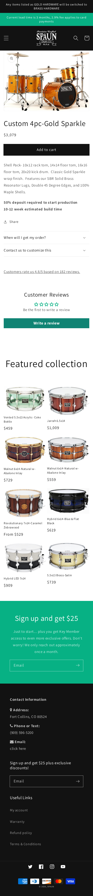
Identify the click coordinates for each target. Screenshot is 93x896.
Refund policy (21, 833)
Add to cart (46, 149)
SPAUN (50, 886)
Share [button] (14, 221)
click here (18, 748)
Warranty (17, 821)
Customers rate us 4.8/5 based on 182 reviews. (42, 271)
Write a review (46, 323)
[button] (6, 38)
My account (19, 810)
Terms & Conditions (25, 844)
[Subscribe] (77, 665)
